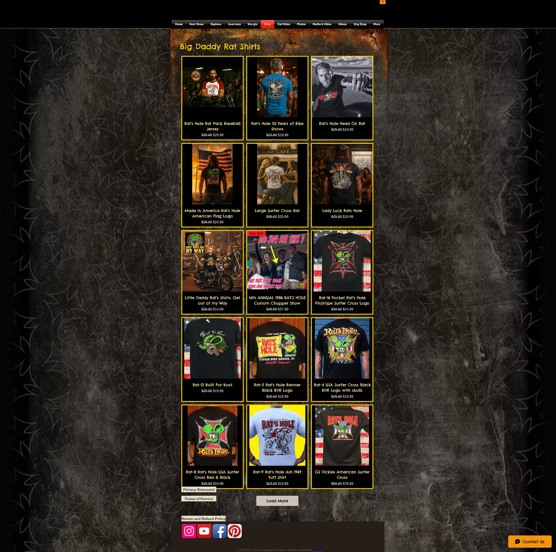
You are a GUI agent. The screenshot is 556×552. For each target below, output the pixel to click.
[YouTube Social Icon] (204, 531)
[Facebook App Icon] (219, 531)
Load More (277, 500)
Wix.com (318, 550)
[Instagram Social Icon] (189, 531)
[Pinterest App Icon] (235, 531)
